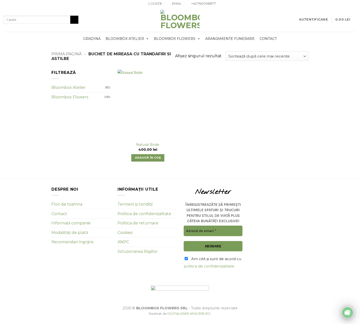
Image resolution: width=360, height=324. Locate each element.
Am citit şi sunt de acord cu (212, 262)
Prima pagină (66, 54)
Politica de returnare (138, 223)
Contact (268, 38)
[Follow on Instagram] (353, 4)
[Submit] (74, 20)
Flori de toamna (66, 204)
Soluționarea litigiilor (138, 251)
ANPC (123, 242)
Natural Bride (147, 144)
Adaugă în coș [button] (148, 157)
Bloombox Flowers (174, 38)
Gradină (92, 38)
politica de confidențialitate (209, 266)
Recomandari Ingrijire (72, 242)
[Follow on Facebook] (349, 4)
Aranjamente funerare (230, 38)
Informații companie (71, 223)
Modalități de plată (69, 232)
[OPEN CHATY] (347, 312)
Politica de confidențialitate (144, 213)
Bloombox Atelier (125, 38)
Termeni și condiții (135, 204)
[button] (313, 19)
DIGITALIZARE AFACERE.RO (189, 313)
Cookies (125, 232)
